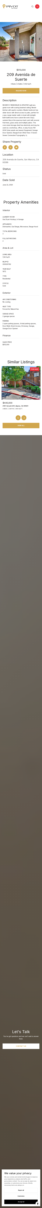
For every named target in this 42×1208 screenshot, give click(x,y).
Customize (21, 1196)
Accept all (21, 1202)
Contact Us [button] (21, 1046)
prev (18, 417)
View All (21, 425)
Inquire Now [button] (21, 91)
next (23, 417)
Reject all (21, 1190)
